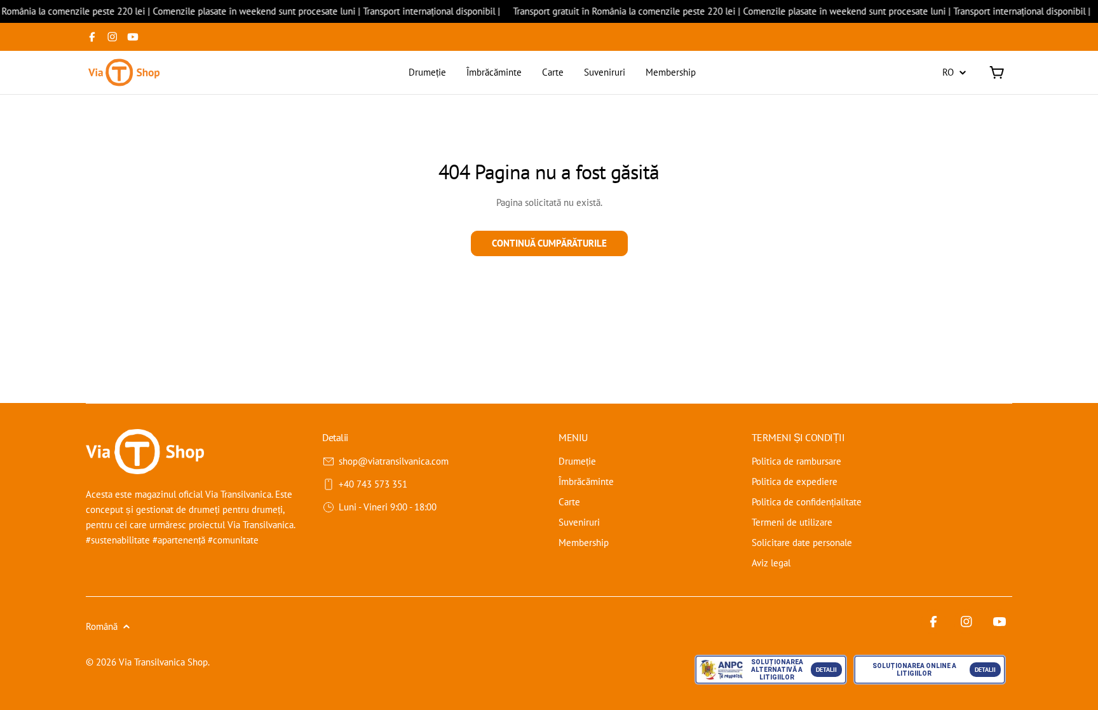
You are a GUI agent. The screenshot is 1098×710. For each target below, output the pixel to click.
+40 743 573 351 (373, 484)
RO (948, 72)
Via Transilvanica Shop (163, 662)
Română (102, 626)
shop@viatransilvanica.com (394, 461)
